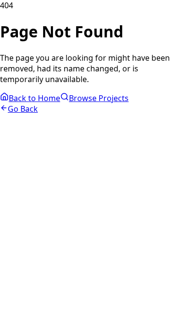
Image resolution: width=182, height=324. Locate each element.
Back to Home (34, 98)
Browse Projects (99, 98)
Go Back (23, 108)
